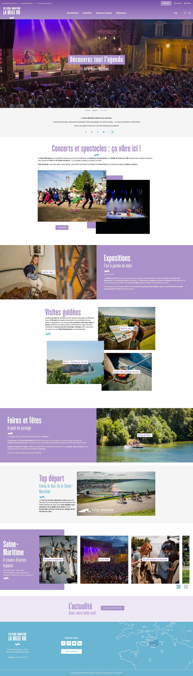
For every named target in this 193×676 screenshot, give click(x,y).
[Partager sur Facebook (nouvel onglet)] (86, 132)
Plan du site (99, 673)
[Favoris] (185, 13)
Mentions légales (88, 673)
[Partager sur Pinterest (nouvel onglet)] (98, 132)
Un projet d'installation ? (27, 3)
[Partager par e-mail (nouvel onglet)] (104, 132)
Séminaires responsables (44, 3)
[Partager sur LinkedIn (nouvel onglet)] (92, 132)
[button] (189, 13)
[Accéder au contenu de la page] (96, 98)
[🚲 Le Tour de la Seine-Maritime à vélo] (116, 493)
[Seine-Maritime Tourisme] (11, 13)
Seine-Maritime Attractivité (9, 3)
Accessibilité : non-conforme (113, 673)
